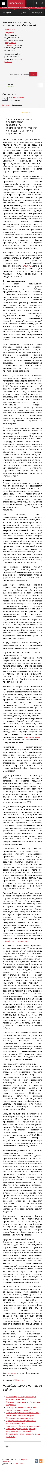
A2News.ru (18, 1380)
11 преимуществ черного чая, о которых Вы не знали (21, 1398)
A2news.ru (26, 265)
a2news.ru (13, 1373)
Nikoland (19, 1463)
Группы (22, 12)
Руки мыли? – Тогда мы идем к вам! (22, 1426)
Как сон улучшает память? (18, 1410)
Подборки (37, 12)
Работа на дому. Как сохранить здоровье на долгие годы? (20, 1430)
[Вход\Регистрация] (36, 3)
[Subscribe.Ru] (16, 3)
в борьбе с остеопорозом (15, 941)
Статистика (9, 94)
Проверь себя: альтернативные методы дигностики (21, 1422)
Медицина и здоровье (10, 43)
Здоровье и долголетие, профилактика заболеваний (19, 24)
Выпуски (7, 12)
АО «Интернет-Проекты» (15, 1460)
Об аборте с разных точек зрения (21, 1407)
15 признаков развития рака (19, 1418)
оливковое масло (32, 737)
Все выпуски (25, 112)
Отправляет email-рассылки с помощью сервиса (22, 8)
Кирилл (11, 86)
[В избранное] (7, 1446)
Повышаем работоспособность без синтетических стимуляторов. (22, 1414)
